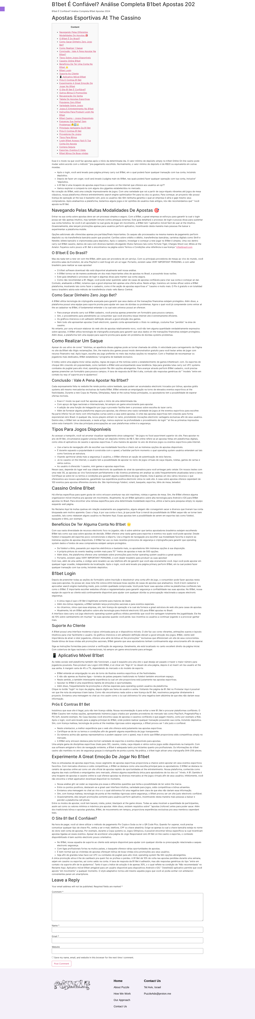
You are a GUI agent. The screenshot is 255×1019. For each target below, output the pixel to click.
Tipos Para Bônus (68, 137)
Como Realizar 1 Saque (71, 48)
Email (55, 936)
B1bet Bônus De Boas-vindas (73, 153)
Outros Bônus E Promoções (73, 92)
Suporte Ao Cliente (69, 73)
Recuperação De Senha (71, 96)
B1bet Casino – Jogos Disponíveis (76, 118)
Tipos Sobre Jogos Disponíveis (75, 57)
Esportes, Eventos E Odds (72, 150)
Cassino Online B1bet (69, 61)
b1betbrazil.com (184, 247)
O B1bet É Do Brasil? (69, 38)
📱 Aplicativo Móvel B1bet (72, 76)
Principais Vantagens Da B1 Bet (75, 127)
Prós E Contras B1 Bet (70, 80)
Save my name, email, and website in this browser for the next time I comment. (94, 957)
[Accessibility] (2, 9)
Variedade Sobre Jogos (71, 105)
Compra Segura (67, 147)
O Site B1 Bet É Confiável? (72, 89)
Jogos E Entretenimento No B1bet (76, 108)
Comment (57, 892)
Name (55, 925)
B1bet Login (65, 70)
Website (56, 947)
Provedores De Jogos (70, 134)
